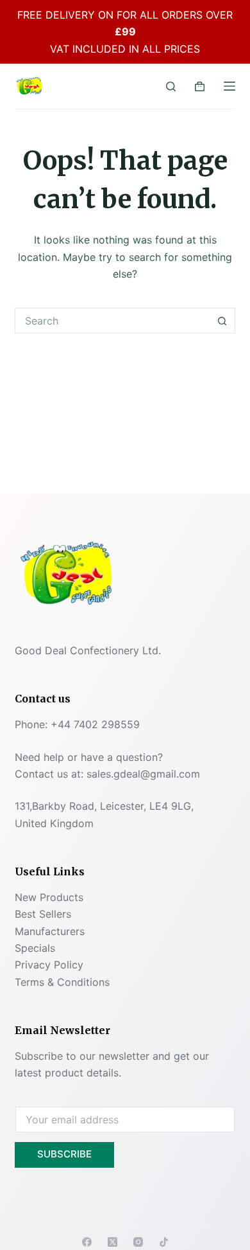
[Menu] (229, 86)
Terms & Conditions (62, 982)
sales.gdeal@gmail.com (143, 773)
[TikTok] (164, 1242)
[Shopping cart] (199, 86)
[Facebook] (87, 1242)
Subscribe (64, 1154)
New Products (49, 897)
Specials (35, 948)
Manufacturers (50, 931)
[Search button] (222, 321)
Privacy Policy (49, 964)
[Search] (171, 86)
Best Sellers (43, 913)
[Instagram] (138, 1242)
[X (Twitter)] (112, 1242)
